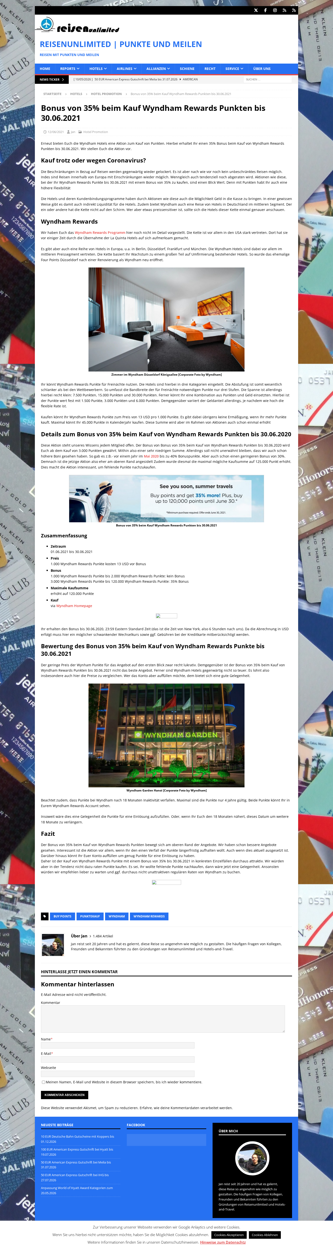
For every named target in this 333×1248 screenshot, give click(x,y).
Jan (73, 132)
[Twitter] (256, 10)
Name (46, 1039)
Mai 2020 (151, 456)
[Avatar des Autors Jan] (252, 1170)
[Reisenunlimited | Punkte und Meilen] (77, 31)
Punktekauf (90, 916)
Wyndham (117, 916)
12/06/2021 (56, 132)
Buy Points (62, 916)
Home (45, 68)
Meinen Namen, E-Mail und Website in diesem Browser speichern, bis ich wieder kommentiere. (124, 1082)
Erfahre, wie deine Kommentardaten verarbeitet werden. (186, 1107)
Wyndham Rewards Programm (100, 232)
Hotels (96, 68)
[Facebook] (265, 10)
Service (232, 68)
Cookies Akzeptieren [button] (229, 1235)
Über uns (262, 68)
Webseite (48, 1067)
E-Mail (46, 1053)
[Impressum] (294, 10)
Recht (210, 68)
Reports (67, 68)
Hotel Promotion (95, 132)
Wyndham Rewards (149, 916)
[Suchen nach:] (267, 79)
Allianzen (156, 68)
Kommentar (50, 1002)
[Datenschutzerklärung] (284, 10)
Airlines (124, 68)
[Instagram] (275, 10)
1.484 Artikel (103, 936)
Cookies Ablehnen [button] (265, 1235)
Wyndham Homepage (74, 605)
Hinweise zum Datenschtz (223, 1242)
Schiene (187, 68)
